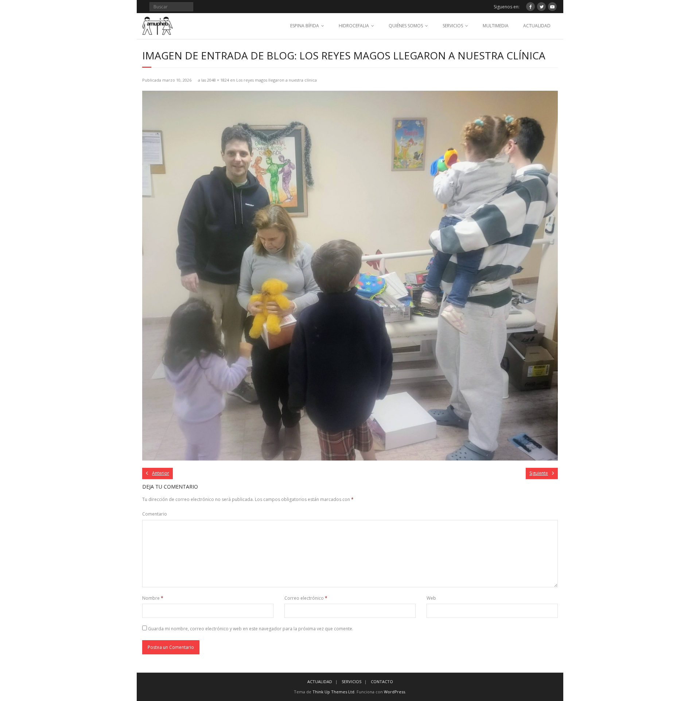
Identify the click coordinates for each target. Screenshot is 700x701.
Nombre (152, 598)
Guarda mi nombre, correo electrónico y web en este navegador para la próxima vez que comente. (250, 629)
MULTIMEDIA (496, 26)
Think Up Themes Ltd (333, 691)
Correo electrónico (305, 598)
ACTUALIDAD (537, 26)
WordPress (394, 691)
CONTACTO (382, 681)
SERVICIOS (453, 26)
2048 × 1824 (218, 80)
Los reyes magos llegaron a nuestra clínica (276, 80)
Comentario (154, 514)
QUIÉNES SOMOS (406, 26)
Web (431, 598)
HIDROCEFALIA (354, 26)
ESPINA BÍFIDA (304, 26)
